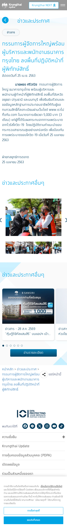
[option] (33, 217)
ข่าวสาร (11, 32)
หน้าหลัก (7, 369)
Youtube (54, 426)
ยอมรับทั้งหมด (33, 520)
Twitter (39, 426)
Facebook (25, 426)
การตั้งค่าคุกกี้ (33, 510)
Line (32, 426)
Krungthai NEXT (42, 5)
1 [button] (3, 346)
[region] (33, 501)
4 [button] (14, 346)
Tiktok (61, 426)
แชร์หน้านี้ (55, 374)
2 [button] (7, 346)
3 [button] (11, 346)
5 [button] (18, 346)
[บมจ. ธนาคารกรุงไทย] (11, 5)
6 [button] (22, 346)
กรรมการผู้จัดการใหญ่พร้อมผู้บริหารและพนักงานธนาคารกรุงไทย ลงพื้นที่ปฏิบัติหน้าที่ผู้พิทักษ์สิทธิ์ (21, 382)
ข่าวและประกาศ (26, 369)
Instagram (47, 426)
